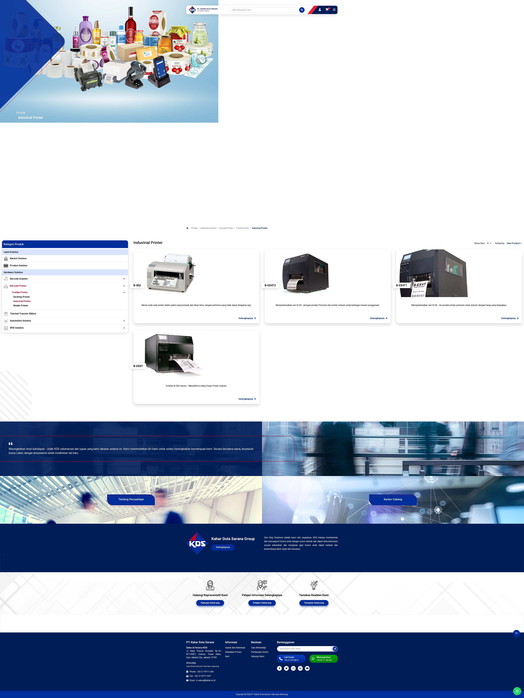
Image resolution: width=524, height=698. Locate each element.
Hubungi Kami (257, 656)
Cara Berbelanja (258, 647)
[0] (327, 9)
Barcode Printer (226, 228)
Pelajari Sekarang (262, 603)
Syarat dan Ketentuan (235, 647)
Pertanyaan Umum (259, 652)
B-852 (137, 285)
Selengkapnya (246, 318)
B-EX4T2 (270, 285)
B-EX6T (138, 366)
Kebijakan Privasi (233, 652)
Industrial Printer (260, 228)
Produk (194, 228)
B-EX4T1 (401, 285)
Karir (227, 656)
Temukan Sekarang (314, 603)
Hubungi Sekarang (210, 603)
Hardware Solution (209, 228)
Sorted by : (500, 243)
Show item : (480, 243)
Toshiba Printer (242, 228)
